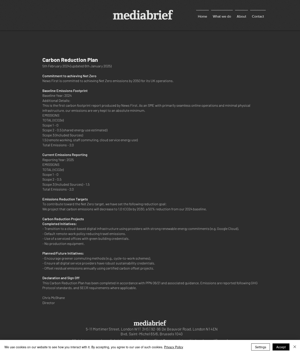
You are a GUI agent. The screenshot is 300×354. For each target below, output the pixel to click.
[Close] (294, 346)
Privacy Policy (173, 347)
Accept (281, 347)
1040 (179, 334)
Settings (260, 347)
